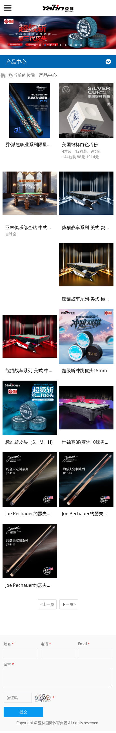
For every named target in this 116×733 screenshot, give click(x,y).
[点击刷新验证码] (42, 698)
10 (81, 45)
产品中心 (48, 75)
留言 (9, 664)
